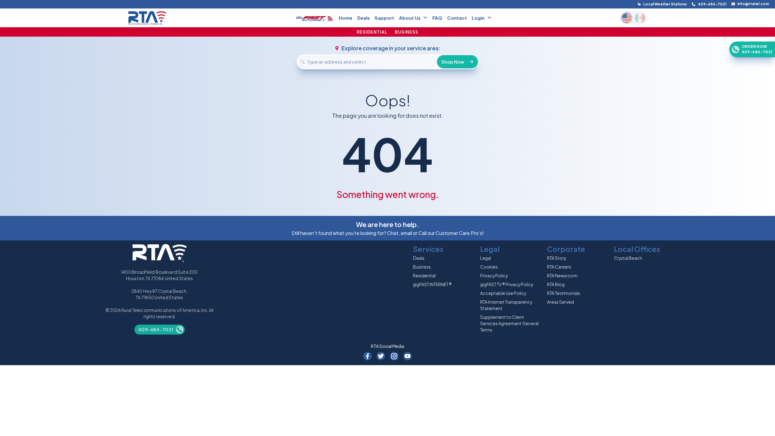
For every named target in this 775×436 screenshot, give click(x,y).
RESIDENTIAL (372, 32)
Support (384, 18)
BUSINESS (406, 32)
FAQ (437, 18)
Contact (457, 18)
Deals (363, 18)
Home (345, 18)
